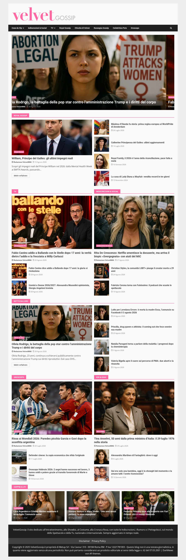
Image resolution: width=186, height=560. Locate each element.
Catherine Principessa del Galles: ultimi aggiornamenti (101, 144)
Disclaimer (84, 541)
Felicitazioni (129, 508)
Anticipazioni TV (20, 97)
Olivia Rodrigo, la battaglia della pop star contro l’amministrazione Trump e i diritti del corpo (52, 323)
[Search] (171, 28)
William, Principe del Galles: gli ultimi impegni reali (52, 137)
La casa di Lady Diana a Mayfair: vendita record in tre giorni (101, 178)
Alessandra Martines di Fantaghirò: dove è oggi (101, 456)
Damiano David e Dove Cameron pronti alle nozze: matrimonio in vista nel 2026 (148, 513)
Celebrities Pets (120, 28)
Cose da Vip (17, 28)
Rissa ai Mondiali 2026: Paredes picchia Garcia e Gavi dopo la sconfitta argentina (52, 408)
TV (52, 28)
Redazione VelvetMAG (25, 106)
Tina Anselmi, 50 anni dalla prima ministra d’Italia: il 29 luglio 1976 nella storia (134, 408)
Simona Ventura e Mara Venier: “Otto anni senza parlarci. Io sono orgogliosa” (37, 513)
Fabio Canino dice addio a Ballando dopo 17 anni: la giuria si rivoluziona (93, 72)
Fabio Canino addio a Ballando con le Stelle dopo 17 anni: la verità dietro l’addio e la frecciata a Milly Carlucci (52, 222)
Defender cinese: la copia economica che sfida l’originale (19, 456)
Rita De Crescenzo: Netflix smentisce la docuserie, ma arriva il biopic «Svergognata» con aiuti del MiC (134, 222)
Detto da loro (19, 338)
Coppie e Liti (18, 508)
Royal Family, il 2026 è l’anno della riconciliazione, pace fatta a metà (101, 161)
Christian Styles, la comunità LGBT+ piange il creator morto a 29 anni (101, 270)
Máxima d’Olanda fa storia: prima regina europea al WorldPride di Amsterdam (101, 127)
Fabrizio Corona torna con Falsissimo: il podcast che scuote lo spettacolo (101, 288)
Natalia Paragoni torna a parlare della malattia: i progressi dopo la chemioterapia (101, 347)
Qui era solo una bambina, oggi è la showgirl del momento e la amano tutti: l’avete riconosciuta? (101, 473)
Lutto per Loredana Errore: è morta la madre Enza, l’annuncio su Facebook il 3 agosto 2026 (101, 312)
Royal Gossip (65, 28)
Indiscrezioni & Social (37, 28)
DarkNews (168, 550)
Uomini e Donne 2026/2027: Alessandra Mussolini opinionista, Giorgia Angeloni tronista (19, 288)
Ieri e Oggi (100, 431)
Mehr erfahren (20, 175)
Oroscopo (135, 28)
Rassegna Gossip (101, 28)
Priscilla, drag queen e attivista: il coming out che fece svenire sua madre (101, 330)
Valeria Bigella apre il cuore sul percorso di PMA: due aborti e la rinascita (101, 364)
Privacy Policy (99, 541)
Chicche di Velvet (82, 28)
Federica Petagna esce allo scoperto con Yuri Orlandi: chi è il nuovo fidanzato (91, 513)
